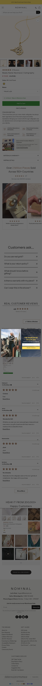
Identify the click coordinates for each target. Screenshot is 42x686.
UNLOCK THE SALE (31, 347)
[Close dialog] (40, 330)
